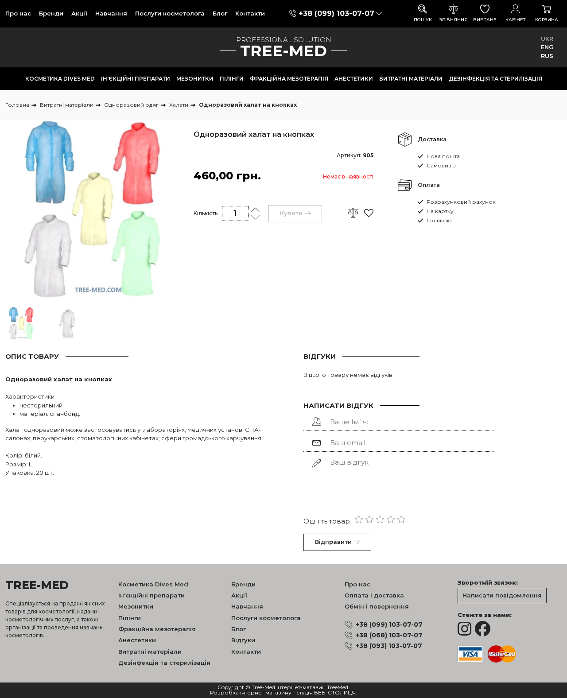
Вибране (485, 20)
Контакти (250, 13)
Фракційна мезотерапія (289, 78)
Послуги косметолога (170, 13)
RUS (547, 55)
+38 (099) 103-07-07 (336, 13)
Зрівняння (453, 20)
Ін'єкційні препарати (135, 78)
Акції (79, 13)
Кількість (205, 213)
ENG (547, 46)
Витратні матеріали (411, 78)
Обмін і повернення (377, 606)
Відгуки (243, 640)
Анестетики (353, 78)
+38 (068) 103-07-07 (389, 635)
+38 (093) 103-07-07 (389, 646)
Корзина (546, 20)
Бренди (51, 13)
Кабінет (515, 20)
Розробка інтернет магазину (250, 693)
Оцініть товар (326, 521)
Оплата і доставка (374, 595)
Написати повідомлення (502, 595)
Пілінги (232, 78)
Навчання (111, 13)
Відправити (333, 541)
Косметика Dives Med (60, 78)
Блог (220, 13)
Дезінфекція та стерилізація (495, 78)
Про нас (18, 13)
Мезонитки (195, 78)
